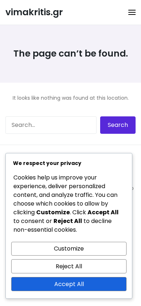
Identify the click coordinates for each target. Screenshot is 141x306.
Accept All (69, 284)
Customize (69, 248)
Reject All (69, 266)
